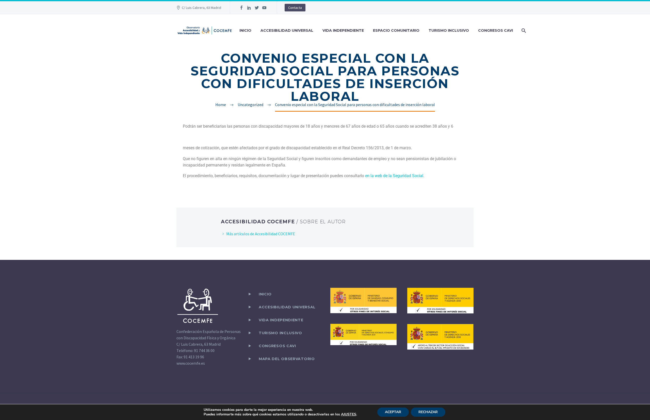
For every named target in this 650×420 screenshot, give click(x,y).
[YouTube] (264, 8)
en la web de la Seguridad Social (394, 175)
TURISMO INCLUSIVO (449, 30)
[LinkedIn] (249, 8)
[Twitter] (257, 8)
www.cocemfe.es (190, 363)
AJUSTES (348, 414)
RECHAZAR (428, 412)
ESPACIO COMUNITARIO (396, 30)
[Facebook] (241, 8)
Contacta (295, 7)
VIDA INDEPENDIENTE (343, 30)
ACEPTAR (393, 412)
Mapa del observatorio (287, 359)
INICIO (245, 30)
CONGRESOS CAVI (495, 30)
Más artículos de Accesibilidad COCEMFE (260, 233)
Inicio (265, 294)
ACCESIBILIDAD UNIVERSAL (287, 30)
